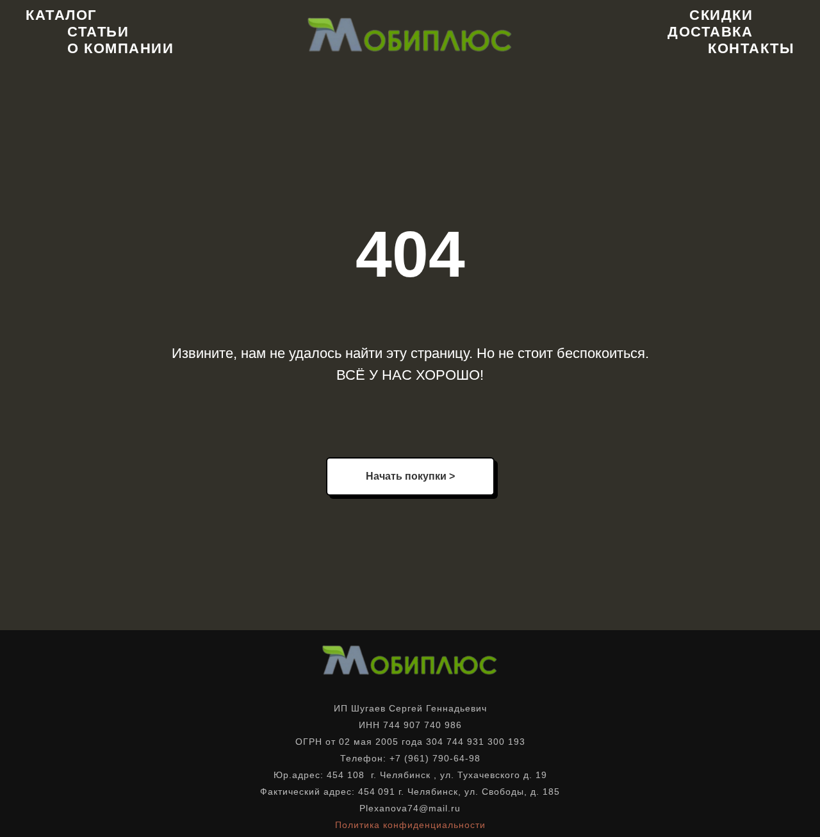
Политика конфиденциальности (410, 825)
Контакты (751, 48)
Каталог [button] (61, 15)
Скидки (721, 15)
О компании (120, 48)
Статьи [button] (98, 32)
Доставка (710, 32)
